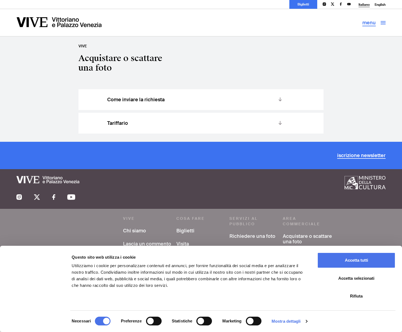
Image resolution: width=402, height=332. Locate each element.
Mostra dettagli (286, 321)
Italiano (364, 4)
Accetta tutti (356, 260)
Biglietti (303, 4)
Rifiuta (356, 296)
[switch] (154, 321)
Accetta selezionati (356, 278)
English (380, 4)
